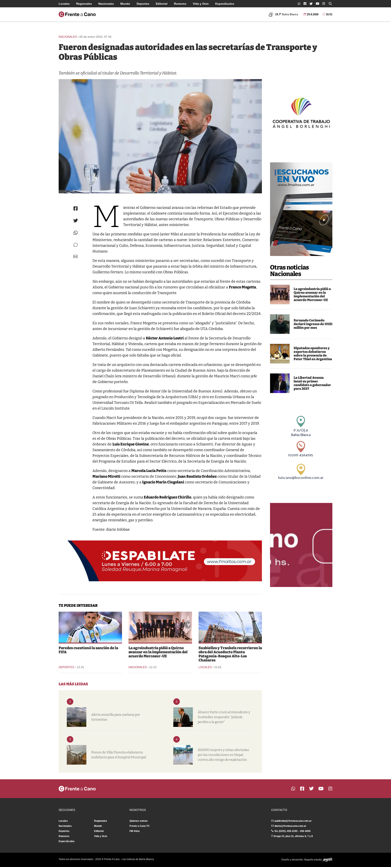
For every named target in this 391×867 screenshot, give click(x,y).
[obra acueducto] (230, 627)
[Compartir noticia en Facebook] (76, 208)
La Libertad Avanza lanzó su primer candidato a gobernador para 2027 (312, 383)
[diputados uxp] (280, 353)
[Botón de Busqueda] (330, 4)
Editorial (161, 3)
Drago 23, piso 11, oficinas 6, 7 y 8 (293, 836)
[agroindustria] (280, 294)
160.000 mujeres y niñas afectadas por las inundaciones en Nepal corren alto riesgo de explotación (223, 755)
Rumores (180, 3)
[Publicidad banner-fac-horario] (301, 545)
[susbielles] (183, 717)
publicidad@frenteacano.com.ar (293, 820)
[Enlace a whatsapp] (299, 3)
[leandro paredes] (90, 627)
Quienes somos (139, 820)
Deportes (143, 3)
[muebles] (76, 755)
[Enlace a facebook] (305, 3)
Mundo (125, 3)
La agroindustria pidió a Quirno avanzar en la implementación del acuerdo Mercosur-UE (312, 294)
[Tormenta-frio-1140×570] (76, 717)
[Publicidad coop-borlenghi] (301, 112)
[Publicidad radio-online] (301, 209)
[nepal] (183, 755)
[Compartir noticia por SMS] (76, 245)
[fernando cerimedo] (280, 324)
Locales (64, 3)
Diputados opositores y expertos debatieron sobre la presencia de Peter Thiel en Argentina (313, 353)
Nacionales (106, 3)
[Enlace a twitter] (311, 3)
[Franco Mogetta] (160, 136)
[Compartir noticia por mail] (76, 256)
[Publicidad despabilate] (160, 560)
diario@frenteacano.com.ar (290, 826)
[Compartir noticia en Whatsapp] (76, 233)
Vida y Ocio (201, 3)
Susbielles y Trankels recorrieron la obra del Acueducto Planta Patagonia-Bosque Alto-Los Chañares (230, 654)
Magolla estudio (313, 859)
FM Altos (135, 831)
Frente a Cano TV (139, 826)
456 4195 (292, 831)
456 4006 (305, 831)
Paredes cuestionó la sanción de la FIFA (88, 650)
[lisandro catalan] (280, 383)
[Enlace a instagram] (323, 3)
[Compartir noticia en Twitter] (75, 221)
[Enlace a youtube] (317, 3)
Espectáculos (224, 3)
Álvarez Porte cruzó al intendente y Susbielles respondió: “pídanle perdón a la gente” (224, 717)
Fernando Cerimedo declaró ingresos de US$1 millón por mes (313, 324)
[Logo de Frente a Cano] (77, 14)
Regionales (84, 3)
